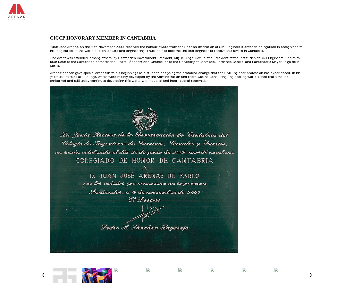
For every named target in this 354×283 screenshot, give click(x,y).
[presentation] (43, 274)
